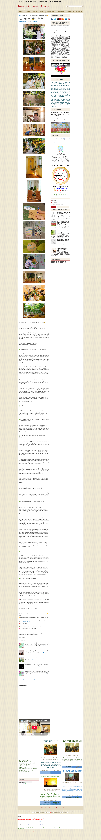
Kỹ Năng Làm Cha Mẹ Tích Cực (37, 812)
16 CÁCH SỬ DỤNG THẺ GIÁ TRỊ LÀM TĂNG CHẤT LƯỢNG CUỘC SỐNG (60, 114)
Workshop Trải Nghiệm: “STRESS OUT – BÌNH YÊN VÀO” (62, 249)
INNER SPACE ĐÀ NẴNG (30, 1)
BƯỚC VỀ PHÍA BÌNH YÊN (57, 204)
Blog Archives (65, 206)
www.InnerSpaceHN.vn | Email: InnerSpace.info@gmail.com (32, 821)
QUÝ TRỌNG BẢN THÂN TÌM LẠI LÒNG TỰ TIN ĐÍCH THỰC (63, 240)
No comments (34, 21)
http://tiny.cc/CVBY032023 (26, 621)
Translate (28, 783)
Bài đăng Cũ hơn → (46, 679)
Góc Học (35, 11)
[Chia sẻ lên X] (22, 637)
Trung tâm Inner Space (33, 6)
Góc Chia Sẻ (79, 11)
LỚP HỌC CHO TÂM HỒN (55, 1)
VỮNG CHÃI (54, 202)
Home (20, 15)
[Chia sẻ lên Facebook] (24, 637)
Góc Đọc (42, 11)
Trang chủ (35, 679)
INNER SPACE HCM (42, 1)
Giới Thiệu (28, 11)
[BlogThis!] (20, 637)
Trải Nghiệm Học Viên (77, 767)
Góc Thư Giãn (70, 11)
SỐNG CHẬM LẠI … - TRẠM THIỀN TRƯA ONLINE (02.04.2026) (62, 231)
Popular (53, 206)
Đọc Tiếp (44, 645)
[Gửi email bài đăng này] (19, 637)
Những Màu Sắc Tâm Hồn (64, 812)
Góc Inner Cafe (61, 11)
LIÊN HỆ (20, 1)
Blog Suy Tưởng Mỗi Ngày (55, 812)
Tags (59, 206)
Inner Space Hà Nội (62, 139)
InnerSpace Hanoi (22, 21)
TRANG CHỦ (21, 11)
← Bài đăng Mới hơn (23, 679)
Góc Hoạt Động (51, 11)
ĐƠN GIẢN (54, 200)
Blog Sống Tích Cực (46, 812)
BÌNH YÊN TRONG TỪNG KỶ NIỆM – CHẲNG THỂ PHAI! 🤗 (31, 18)
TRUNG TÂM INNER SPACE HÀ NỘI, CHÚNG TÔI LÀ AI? (63, 213)
